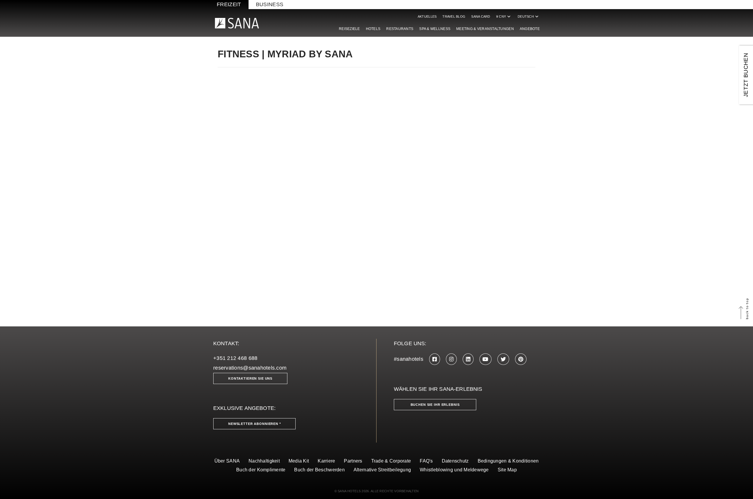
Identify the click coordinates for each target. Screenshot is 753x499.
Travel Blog (453, 16)
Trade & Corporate (391, 460)
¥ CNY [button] (504, 16)
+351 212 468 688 (235, 358)
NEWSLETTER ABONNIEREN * (254, 423)
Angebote (530, 29)
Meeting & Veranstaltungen (485, 29)
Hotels (373, 29)
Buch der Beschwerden (319, 469)
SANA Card (480, 16)
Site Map (507, 469)
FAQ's (426, 460)
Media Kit (299, 460)
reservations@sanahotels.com (249, 368)
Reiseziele (349, 29)
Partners (353, 460)
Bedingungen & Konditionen (508, 460)
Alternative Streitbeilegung (382, 469)
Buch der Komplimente (260, 469)
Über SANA (227, 460)
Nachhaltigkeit (264, 460)
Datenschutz (455, 460)
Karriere (326, 460)
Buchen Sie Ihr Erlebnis (435, 404)
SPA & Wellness (434, 29)
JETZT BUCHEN (746, 75)
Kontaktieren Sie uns (250, 378)
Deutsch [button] (529, 16)
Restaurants (399, 29)
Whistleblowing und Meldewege (454, 469)
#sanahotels (408, 359)
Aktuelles (427, 16)
